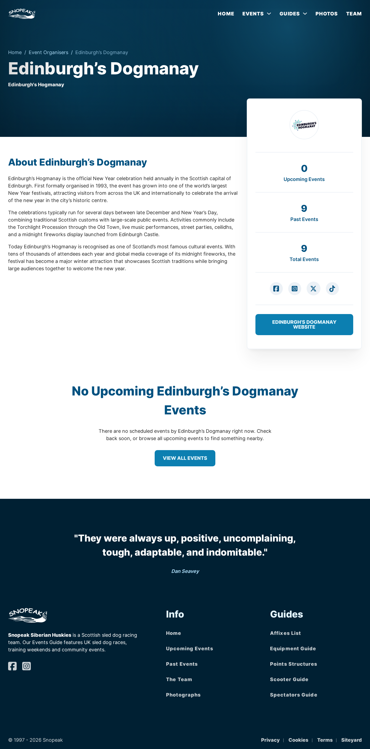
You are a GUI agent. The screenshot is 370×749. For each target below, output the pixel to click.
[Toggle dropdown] (269, 13)
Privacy (270, 740)
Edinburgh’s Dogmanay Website (304, 324)
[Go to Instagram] (294, 288)
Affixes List (285, 633)
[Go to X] (313, 288)
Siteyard (351, 740)
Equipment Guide (293, 648)
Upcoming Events (189, 648)
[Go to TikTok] (332, 288)
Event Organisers (48, 52)
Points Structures (293, 664)
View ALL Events (185, 458)
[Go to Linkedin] (276, 288)
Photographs (183, 695)
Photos (327, 14)
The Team (179, 679)
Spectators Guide (293, 695)
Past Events (182, 664)
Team (354, 14)
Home (226, 14)
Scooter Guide (289, 679)
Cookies (298, 740)
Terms (325, 740)
